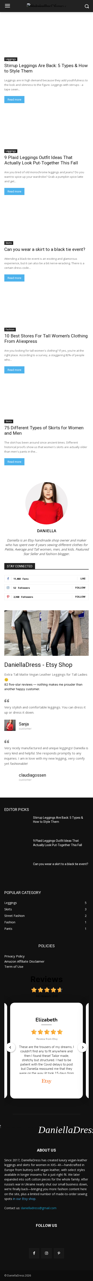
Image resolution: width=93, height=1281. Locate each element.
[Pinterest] (59, 1253)
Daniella (46, 530)
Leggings (11, 59)
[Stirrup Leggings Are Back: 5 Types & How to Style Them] (46, 40)
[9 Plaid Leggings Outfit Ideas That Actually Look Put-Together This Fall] (46, 132)
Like (82, 578)
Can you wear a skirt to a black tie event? (44, 249)
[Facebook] (34, 1253)
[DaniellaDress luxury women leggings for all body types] (46, 5)
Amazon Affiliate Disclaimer (24, 961)
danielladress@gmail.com (38, 1208)
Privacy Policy (14, 956)
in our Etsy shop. (24, 1199)
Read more (14, 99)
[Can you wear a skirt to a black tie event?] (46, 224)
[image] (46, 633)
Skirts (9, 242)
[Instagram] (46, 1253)
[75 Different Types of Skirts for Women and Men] (46, 402)
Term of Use (13, 966)
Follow (80, 587)
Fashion (10, 329)
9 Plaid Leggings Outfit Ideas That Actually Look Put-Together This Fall (41, 160)
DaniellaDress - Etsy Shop (38, 664)
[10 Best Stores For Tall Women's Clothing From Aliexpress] (46, 310)
